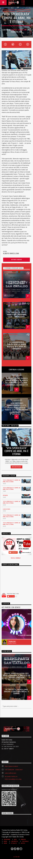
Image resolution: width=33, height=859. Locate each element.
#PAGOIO (5, 495)
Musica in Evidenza (9, 11)
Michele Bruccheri (9, 295)
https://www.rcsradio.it (11, 766)
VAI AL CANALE (15, 558)
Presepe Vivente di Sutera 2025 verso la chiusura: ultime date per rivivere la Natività (16, 675)
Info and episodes (16, 467)
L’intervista (14, 841)
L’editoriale (25, 841)
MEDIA (5, 841)
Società (5, 670)
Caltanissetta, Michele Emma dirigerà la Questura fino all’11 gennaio (16, 691)
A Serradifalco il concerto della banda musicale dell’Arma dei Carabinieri (16, 346)
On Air (17, 857)
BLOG (15, 839)
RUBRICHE (23, 839)
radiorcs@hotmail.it (10, 773)
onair (5, 843)
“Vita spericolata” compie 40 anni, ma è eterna (11, 481)
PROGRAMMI (7, 839)
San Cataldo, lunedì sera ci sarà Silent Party (16, 284)
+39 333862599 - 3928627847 (14, 770)
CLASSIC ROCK (6, 509)
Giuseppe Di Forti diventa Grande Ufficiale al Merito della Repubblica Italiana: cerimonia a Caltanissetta (16, 382)
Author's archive (16, 259)
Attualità (5, 686)
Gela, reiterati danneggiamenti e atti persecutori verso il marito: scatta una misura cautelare (16, 408)
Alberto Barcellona (19, 29)
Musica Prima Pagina (23, 11)
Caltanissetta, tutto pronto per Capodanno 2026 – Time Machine (16, 314)
